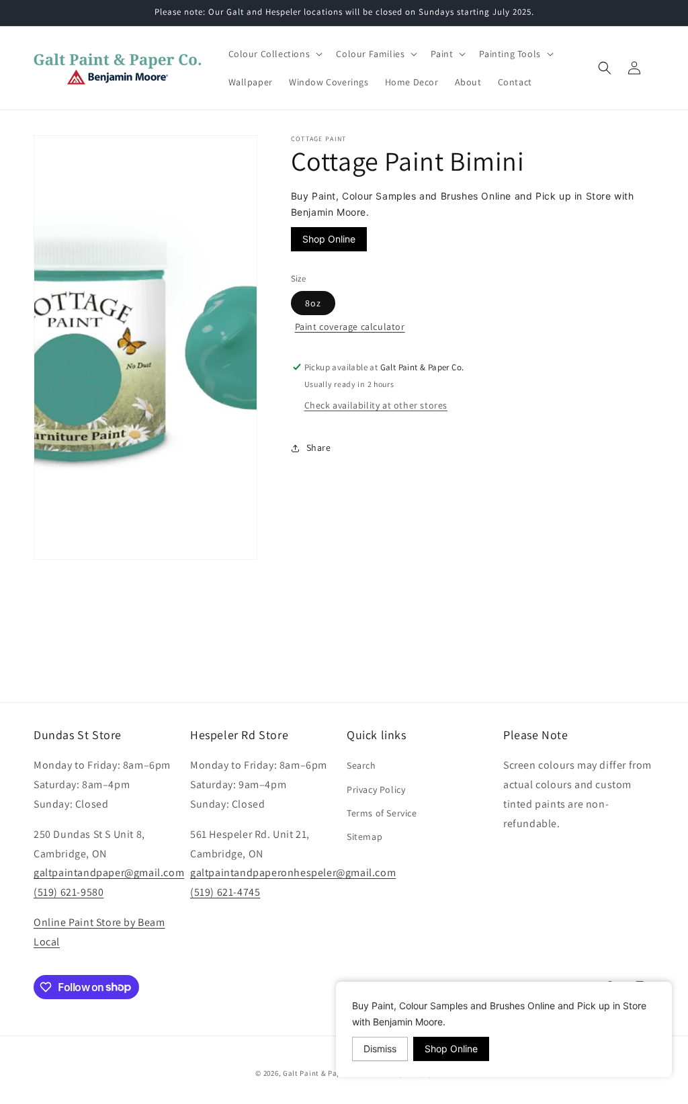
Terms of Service (382, 813)
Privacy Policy (376, 789)
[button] (274, 54)
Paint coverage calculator (350, 327)
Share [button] (318, 447)
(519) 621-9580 (68, 892)
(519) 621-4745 (225, 892)
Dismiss (379, 1048)
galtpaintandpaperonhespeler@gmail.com (293, 872)
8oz (313, 303)
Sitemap (364, 837)
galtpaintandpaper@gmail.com (109, 872)
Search (361, 765)
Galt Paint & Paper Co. (322, 1073)
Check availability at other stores (375, 405)
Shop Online (328, 239)
